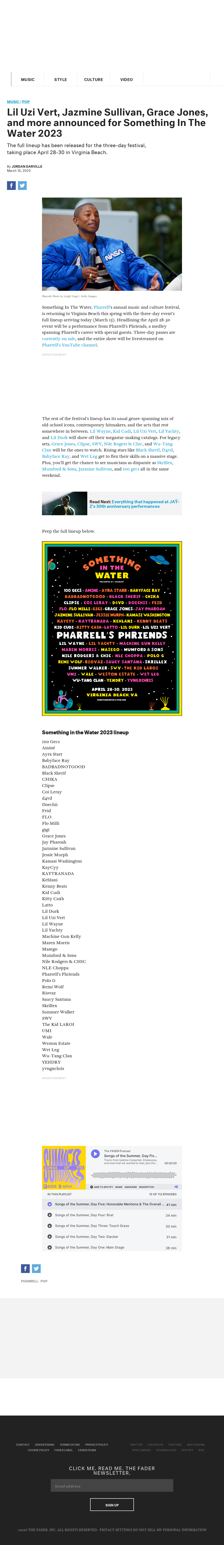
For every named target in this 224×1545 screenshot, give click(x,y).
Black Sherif (148, 450)
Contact (23, 1444)
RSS (201, 1449)
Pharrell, (30, 1280)
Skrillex (164, 462)
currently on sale (58, 338)
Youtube (175, 1444)
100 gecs (131, 469)
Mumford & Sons (59, 469)
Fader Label (63, 1449)
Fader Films (87, 1449)
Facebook (155, 1444)
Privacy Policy (96, 1444)
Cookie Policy (38, 1449)
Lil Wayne (100, 431)
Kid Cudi (122, 431)
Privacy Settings (116, 1530)
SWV (97, 443)
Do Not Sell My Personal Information (169, 1530)
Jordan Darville (27, 166)
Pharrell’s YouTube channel (69, 345)
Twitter (136, 1444)
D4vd (167, 450)
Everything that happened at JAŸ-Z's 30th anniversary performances (134, 503)
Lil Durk (59, 437)
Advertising (44, 1444)
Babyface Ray (56, 456)
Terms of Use (70, 1444)
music (13, 101)
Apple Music (141, 1449)
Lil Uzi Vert (144, 431)
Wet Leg (88, 456)
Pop (26, 101)
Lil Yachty (168, 431)
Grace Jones (63, 443)
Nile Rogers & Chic (123, 443)
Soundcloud (166, 1449)
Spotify (187, 1449)
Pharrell (102, 307)
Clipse (83, 443)
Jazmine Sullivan (95, 469)
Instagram (196, 1444)
